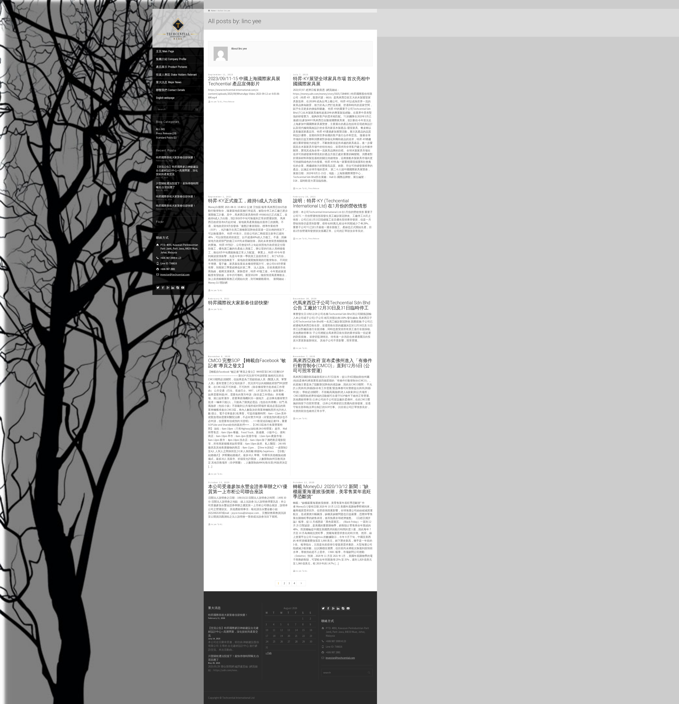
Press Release (164, 133)
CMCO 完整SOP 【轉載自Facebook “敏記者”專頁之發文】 (247, 363)
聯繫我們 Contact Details (170, 90)
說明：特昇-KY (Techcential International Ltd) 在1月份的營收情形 (330, 203)
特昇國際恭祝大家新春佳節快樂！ (176, 157)
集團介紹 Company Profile (171, 59)
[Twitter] (158, 288)
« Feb (269, 653)
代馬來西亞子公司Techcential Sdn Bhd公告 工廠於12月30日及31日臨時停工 (331, 305)
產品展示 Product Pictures (171, 67)
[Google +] (168, 288)
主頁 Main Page (165, 51)
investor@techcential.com (175, 274)
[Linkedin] (173, 288)
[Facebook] (163, 288)
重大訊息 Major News (168, 82)
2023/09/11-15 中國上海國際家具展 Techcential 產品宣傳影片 (244, 81)
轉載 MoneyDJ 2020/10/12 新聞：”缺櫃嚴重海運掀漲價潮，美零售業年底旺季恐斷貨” (332, 491)
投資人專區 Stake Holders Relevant (176, 74)
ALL (158, 129)
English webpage (165, 97)
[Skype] (178, 288)
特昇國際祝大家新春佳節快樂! (238, 302)
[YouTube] (183, 288)
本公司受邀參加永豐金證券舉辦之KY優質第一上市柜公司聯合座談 (247, 489)
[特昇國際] (178, 28)
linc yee (213, 101)
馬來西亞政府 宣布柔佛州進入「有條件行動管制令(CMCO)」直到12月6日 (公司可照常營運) (332, 365)
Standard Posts (164, 137)
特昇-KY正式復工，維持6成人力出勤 (245, 200)
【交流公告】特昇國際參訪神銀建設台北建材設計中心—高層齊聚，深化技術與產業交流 (177, 170)
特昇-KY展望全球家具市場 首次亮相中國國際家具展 (331, 81)
